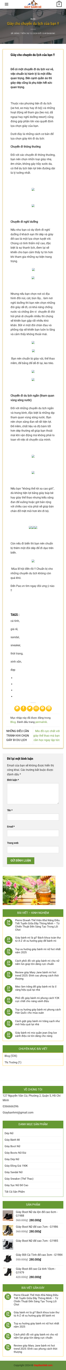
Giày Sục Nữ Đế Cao (16, 1185)
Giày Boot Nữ (12, 1146)
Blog (33, 19)
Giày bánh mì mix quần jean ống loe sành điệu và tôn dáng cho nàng (36, 1034)
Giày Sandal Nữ (14, 1172)
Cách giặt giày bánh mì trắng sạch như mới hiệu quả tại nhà (37, 1023)
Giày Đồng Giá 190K (16, 1165)
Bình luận (13, 780)
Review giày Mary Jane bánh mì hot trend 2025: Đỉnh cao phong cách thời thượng (37, 975)
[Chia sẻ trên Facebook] (23, 708)
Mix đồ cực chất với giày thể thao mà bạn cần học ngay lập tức (46, 735)
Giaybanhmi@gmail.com (18, 1112)
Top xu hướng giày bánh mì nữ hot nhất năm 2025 (38, 951)
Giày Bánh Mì (12, 1139)
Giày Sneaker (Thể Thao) (19, 1178)
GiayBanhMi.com (43, 1365)
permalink (41, 722)
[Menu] (6, 4)
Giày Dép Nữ (12, 1159)
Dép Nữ (9, 1133)
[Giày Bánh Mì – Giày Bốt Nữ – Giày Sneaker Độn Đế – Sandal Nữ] (32, 4)
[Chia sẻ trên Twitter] (30, 708)
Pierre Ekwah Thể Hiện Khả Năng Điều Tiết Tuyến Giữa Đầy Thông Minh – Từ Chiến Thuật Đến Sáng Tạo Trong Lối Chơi (37, 925)
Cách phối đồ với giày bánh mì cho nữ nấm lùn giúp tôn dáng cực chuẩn (37, 962)
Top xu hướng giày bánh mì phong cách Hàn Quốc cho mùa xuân (38, 1011)
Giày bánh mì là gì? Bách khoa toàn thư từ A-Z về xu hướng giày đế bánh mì (38, 939)
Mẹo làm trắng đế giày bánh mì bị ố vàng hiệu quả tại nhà (35, 988)
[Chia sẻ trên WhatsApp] (17, 708)
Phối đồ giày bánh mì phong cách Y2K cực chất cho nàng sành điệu (37, 999)
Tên (9, 810)
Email (11, 826)
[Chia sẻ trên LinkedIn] (49, 708)
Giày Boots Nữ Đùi (15, 1152)
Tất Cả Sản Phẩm (15, 1191)
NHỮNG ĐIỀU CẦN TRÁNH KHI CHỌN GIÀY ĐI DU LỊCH (17, 735)
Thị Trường (11, 1062)
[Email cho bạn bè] (36, 708)
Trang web (12, 843)
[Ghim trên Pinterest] (42, 708)
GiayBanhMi (48, 33)
